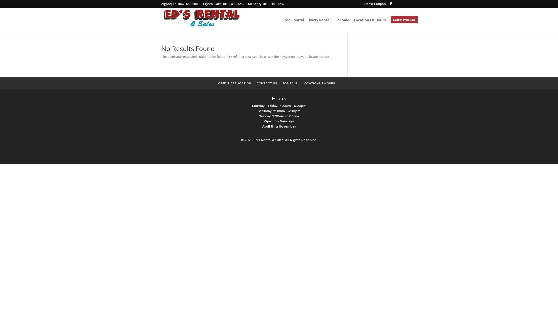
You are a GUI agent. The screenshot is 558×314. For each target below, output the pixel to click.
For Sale (342, 20)
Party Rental (320, 20)
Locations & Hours (370, 20)
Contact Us (267, 83)
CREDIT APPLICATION (234, 83)
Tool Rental (294, 20)
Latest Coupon (375, 4)
